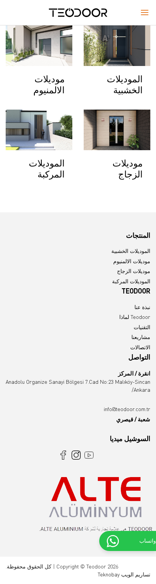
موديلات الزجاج (133, 271)
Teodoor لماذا (134, 317)
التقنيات (142, 327)
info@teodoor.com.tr (127, 409)
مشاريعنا (140, 337)
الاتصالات (140, 347)
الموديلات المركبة (131, 281)
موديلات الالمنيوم (131, 261)
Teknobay (109, 574)
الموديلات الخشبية (130, 251)
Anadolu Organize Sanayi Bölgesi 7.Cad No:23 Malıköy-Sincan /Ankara (78, 381)
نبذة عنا (142, 307)
